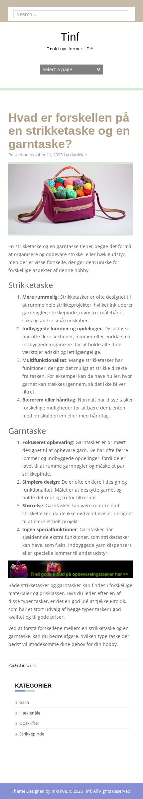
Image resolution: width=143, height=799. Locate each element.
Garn (31, 665)
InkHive (59, 791)
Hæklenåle (29, 713)
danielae (78, 155)
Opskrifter (29, 723)
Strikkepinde (31, 734)
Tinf (70, 36)
